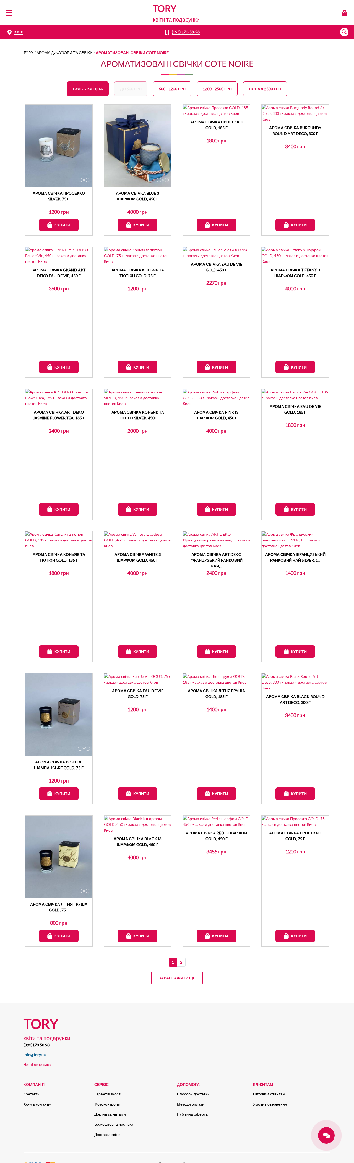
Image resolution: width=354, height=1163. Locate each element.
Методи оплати (190, 1104)
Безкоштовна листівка (113, 1124)
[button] (344, 32)
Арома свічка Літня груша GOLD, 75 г (58, 907)
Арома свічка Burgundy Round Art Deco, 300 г (295, 130)
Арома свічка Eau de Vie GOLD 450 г (216, 267)
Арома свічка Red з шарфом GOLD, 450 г (216, 836)
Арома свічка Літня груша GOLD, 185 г (216, 693)
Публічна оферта (192, 1114)
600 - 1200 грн (172, 88)
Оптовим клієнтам (269, 1093)
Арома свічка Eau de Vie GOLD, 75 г (137, 693)
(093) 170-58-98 (186, 32)
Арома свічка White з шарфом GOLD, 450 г (137, 557)
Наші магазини (38, 1064)
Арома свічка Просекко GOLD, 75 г (295, 836)
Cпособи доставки (193, 1093)
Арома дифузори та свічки (65, 52)
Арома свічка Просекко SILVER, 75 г (59, 196)
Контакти (32, 1093)
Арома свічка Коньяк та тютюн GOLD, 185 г (59, 557)
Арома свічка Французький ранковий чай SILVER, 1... (295, 557)
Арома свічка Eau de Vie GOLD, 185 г (295, 409)
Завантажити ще (177, 978)
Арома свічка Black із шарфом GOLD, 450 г (138, 841)
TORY (28, 52)
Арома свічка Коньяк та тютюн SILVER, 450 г (137, 415)
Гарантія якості (107, 1093)
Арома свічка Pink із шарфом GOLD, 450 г (216, 415)
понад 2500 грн (265, 88)
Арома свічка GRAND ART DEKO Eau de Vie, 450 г (58, 273)
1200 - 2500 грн (217, 88)
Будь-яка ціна (88, 88)
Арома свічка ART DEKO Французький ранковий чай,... (217, 560)
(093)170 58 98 (37, 1045)
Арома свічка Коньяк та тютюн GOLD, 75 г (137, 273)
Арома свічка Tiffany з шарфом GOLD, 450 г (295, 273)
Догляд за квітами (110, 1114)
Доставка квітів (107, 1134)
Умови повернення (270, 1104)
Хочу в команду (37, 1104)
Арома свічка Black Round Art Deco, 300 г (295, 699)
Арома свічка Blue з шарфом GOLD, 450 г (137, 196)
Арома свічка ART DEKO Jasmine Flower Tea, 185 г (59, 415)
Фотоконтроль (107, 1104)
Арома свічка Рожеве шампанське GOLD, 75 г (59, 765)
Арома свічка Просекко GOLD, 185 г (216, 125)
